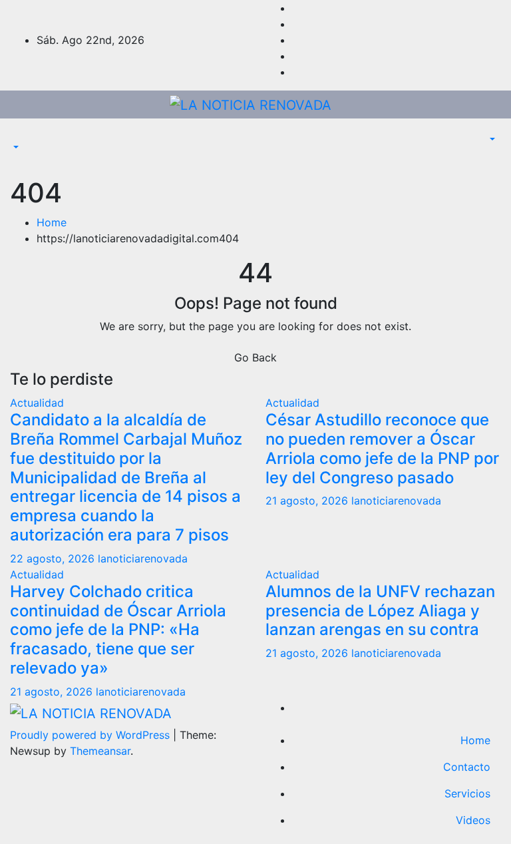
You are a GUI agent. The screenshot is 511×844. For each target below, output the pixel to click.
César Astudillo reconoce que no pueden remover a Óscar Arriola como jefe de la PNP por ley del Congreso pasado (382, 448)
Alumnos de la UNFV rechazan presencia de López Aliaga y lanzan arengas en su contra (380, 611)
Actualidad (37, 402)
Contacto (466, 766)
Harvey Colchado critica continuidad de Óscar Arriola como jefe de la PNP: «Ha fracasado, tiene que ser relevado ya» (118, 630)
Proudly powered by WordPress (91, 734)
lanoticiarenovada (143, 558)
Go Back (255, 357)
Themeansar (100, 750)
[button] (15, 147)
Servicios (467, 793)
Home (52, 222)
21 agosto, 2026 (308, 500)
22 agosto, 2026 (54, 558)
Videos (473, 820)
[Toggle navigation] (19, 135)
